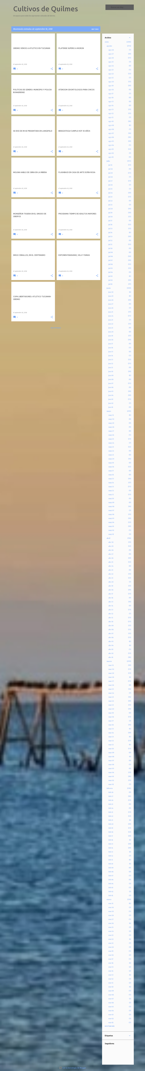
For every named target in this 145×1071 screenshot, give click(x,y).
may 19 (111, 463)
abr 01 (110, 657)
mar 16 (111, 725)
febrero (110, 788)
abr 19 (110, 586)
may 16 (111, 475)
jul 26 (110, 185)
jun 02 (110, 403)
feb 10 (110, 864)
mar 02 (111, 780)
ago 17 (110, 94)
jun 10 (110, 371)
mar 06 (111, 764)
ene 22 (111, 939)
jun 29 (110, 296)
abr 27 (110, 554)
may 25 (111, 439)
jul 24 (110, 193)
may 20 (111, 459)
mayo (109, 411)
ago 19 (111, 86)
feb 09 (110, 868)
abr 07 (110, 633)
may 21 (111, 455)
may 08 (111, 506)
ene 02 (111, 1019)
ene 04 (111, 1011)
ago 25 (111, 62)
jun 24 (110, 316)
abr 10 (110, 622)
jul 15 (110, 229)
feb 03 (110, 888)
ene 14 (110, 971)
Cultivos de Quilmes (45, 9)
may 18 (111, 467)
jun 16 (110, 348)
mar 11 (111, 745)
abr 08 (111, 630)
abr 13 (110, 610)
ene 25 (111, 927)
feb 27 (110, 796)
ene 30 (111, 907)
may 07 (111, 510)
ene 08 (111, 995)
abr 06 (111, 637)
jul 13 (110, 236)
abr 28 (110, 550)
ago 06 (111, 137)
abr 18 (110, 590)
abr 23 (110, 570)
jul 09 (110, 252)
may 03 (111, 526)
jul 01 (110, 284)
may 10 (111, 499)
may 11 (111, 495)
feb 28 (110, 792)
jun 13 (110, 360)
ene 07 (111, 999)
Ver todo (95, 29)
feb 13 (110, 852)
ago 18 (111, 90)
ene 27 (111, 919)
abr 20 (110, 582)
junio (109, 288)
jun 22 (110, 324)
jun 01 (110, 407)
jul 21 (110, 205)
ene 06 (111, 1003)
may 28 (111, 427)
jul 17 (110, 221)
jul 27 (110, 181)
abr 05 (111, 641)
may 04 (111, 522)
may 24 (111, 443)
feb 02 (110, 892)
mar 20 (111, 709)
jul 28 (110, 177)
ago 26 (111, 58)
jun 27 (110, 304)
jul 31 (110, 165)
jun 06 (110, 387)
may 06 (111, 514)
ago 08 (111, 129)
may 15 (111, 479)
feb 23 (110, 812)
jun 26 (110, 308)
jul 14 (110, 233)
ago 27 (111, 54)
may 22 (111, 451)
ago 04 (111, 145)
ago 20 (111, 82)
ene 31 (110, 903)
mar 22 (111, 701)
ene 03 (111, 1015)
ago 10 (111, 121)
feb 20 (110, 824)
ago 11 (110, 117)
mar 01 (111, 784)
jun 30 (110, 292)
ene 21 (110, 943)
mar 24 (111, 693)
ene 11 (110, 983)
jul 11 (110, 244)
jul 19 (110, 213)
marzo (109, 661)
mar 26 (111, 685)
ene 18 (111, 955)
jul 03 (110, 276)
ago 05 (111, 141)
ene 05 (111, 1007)
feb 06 (110, 880)
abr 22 (110, 574)
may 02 (111, 530)
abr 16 (110, 598)
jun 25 (110, 312)
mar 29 (111, 673)
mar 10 (111, 749)
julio (108, 161)
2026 (107, 42)
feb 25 (110, 804)
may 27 (111, 431)
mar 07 (111, 761)
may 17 (111, 471)
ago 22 (111, 74)
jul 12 (110, 240)
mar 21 (111, 705)
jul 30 (110, 169)
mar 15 (111, 729)
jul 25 (110, 189)
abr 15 (110, 602)
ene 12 (110, 979)
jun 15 (110, 352)
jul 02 (110, 280)
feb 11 (110, 860)
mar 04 (111, 772)
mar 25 (111, 689)
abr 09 (111, 626)
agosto (109, 46)
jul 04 (110, 272)
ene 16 (110, 963)
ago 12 (111, 113)
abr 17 (110, 594)
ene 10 (110, 987)
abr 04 (111, 645)
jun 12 (110, 364)
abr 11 (110, 618)
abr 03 (110, 649)
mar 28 (111, 677)
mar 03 (111, 776)
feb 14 (110, 848)
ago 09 (111, 125)
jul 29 (110, 173)
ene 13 (110, 975)
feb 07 (110, 876)
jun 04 (110, 395)
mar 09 (111, 753)
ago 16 (111, 98)
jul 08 (110, 256)
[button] (51, 68)
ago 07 (111, 133)
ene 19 (110, 951)
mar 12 (111, 741)
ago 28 (111, 50)
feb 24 (110, 808)
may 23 (111, 447)
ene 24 (111, 931)
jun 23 (110, 320)
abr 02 (110, 653)
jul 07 (110, 260)
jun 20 (110, 332)
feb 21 (110, 820)
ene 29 (111, 911)
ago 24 (111, 66)
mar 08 (111, 757)
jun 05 (110, 391)
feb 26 (110, 800)
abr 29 (110, 546)
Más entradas (56, 328)
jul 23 (110, 197)
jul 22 (110, 201)
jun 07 (110, 383)
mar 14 (111, 733)
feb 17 (110, 836)
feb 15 (110, 844)
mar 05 (111, 768)
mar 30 (111, 669)
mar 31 (111, 665)
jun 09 (110, 375)
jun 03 (110, 399)
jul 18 (110, 217)
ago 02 (111, 153)
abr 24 (110, 566)
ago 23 (111, 70)
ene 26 (111, 923)
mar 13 (111, 737)
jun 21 (110, 328)
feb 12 (110, 856)
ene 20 (111, 947)
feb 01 (110, 896)
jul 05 (110, 268)
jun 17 (110, 344)
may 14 (111, 483)
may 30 (111, 419)
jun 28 (110, 300)
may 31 (111, 415)
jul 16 (110, 225)
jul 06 (110, 264)
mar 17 (111, 721)
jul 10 (110, 248)
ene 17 (110, 959)
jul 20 (110, 209)
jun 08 (110, 379)
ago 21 (111, 78)
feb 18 (110, 832)
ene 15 (111, 967)
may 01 (111, 534)
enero (109, 899)
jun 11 (110, 367)
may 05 (111, 518)
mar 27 (111, 681)
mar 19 (111, 713)
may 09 (111, 502)
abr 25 (110, 562)
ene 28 (111, 915)
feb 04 (110, 884)
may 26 (111, 435)
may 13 (111, 487)
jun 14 (110, 356)
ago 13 (111, 109)
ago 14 (111, 105)
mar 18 (111, 717)
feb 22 (110, 816)
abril (108, 538)
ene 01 (110, 1023)
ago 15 (111, 101)
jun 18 (110, 340)
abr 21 (110, 578)
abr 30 (110, 542)
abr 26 (110, 558)
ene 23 (110, 935)
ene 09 (111, 991)
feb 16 (110, 840)
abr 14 (110, 606)
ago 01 (111, 157)
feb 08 (110, 872)
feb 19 (110, 828)
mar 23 (111, 697)
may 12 (111, 491)
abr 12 (110, 614)
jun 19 (110, 336)
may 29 (111, 423)
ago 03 (111, 149)
